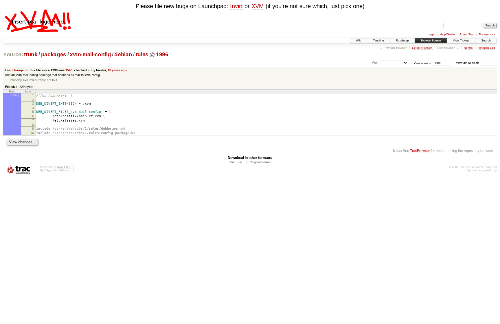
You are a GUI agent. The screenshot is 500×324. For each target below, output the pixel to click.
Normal (468, 47)
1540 (68, 70)
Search (486, 40)
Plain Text (235, 162)
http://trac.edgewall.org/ (481, 170)
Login (431, 34)
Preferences (487, 34)
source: (13, 54)
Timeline (378, 40)
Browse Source (431, 40)
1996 (162, 54)
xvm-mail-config (90, 54)
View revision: (423, 62)
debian (123, 54)
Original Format (260, 162)
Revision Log (486, 47)
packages (53, 54)
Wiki (358, 40)
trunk (30, 54)
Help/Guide (447, 34)
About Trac (466, 34)
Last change (14, 70)
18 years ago (117, 70)
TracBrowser (420, 151)
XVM (257, 6)
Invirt (236, 6)
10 (32, 133)
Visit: (375, 62)
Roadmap (402, 40)
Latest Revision (422, 47)
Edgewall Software (56, 170)
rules (142, 54)
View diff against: (468, 62)
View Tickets (461, 40)
